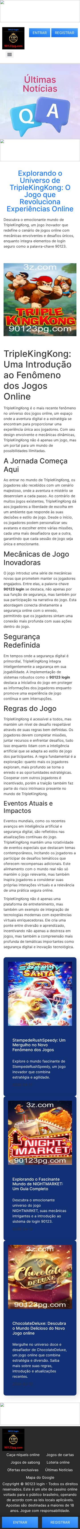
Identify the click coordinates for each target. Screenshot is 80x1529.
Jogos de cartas (60, 1454)
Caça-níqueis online (23, 1454)
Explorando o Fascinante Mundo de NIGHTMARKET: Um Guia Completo (37, 1184)
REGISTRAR (64, 32)
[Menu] (10, 54)
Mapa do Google (40, 1477)
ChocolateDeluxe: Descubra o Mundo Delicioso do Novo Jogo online (39, 1328)
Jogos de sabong (25, 1462)
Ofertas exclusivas (22, 1470)
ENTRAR (40, 32)
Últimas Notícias (40, 84)
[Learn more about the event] (40, 21)
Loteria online (58, 1462)
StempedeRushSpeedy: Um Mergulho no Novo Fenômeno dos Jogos (39, 1045)
